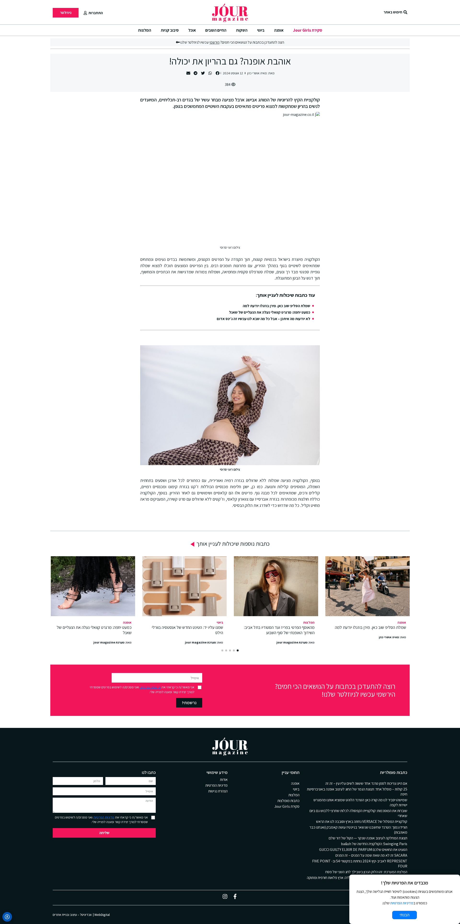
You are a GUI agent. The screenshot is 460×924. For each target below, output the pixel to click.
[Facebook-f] (235, 896)
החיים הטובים (215, 30)
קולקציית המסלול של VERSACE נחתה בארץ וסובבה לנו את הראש (361, 821)
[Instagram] (225, 896)
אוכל (192, 30)
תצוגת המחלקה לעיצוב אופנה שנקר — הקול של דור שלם (368, 838)
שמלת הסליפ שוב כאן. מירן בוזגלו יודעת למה (276, 305)
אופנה (278, 30)
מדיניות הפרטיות (150, 687)
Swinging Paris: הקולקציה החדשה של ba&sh (374, 843)
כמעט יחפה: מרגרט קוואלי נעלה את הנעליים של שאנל (269, 312)
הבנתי (404, 915)
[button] (217, 73)
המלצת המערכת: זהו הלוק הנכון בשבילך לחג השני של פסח (366, 871)
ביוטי (260, 30)
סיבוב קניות (170, 30)
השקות (241, 30)
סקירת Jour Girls (307, 30)
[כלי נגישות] (7, 917)
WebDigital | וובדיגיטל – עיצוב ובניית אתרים (81, 914)
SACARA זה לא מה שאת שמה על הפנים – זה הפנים (371, 855)
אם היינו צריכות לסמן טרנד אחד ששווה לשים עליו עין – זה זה (366, 783)
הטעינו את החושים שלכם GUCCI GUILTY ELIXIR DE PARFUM (363, 849)
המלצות (144, 30)
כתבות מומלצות (288, 800)
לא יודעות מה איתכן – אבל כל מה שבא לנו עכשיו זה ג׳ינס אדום (263, 318)
